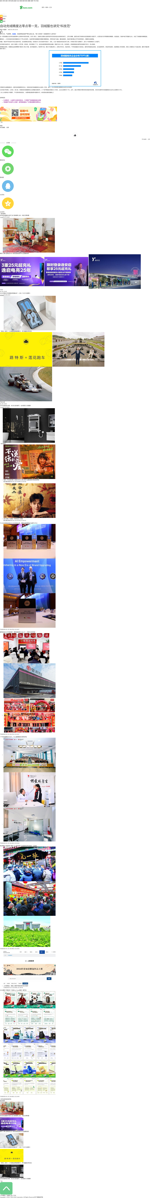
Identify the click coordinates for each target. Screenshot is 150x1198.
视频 (23, 1)
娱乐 (7, 1)
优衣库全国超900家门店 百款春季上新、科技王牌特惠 (14, 215)
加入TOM (13, 1195)
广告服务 (8, 1195)
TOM (1, 217)
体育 (9, 1)
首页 (1, 1)
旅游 (15, 1)
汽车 (34, 1)
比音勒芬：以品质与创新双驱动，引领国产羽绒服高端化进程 (22, 100)
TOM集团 (2, 1195)
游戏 (12, 1)
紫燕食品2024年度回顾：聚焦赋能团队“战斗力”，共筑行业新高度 (17, 632)
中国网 (5, 29)
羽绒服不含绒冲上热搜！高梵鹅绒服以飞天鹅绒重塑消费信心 (22, 102)
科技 (37, 1)
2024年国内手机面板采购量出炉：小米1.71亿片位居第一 (15, 293)
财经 (26, 1)
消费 (32, 1)
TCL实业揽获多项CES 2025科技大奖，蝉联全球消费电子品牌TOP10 (18, 523)
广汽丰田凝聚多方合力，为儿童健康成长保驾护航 (13, 737)
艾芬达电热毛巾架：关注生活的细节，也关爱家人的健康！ (16, 405)
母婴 (20, 1)
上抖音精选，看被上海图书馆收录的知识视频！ (16, 986)
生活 (18, 1)
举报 (1, 125)
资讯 (4, 1)
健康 (29, 1)
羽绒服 (14, 34)
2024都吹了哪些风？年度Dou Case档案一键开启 (13, 990)
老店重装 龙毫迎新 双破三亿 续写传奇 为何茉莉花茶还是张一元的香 (18, 845)
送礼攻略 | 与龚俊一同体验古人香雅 (13, 518)
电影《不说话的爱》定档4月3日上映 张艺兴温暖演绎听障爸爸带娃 (21, 480)
